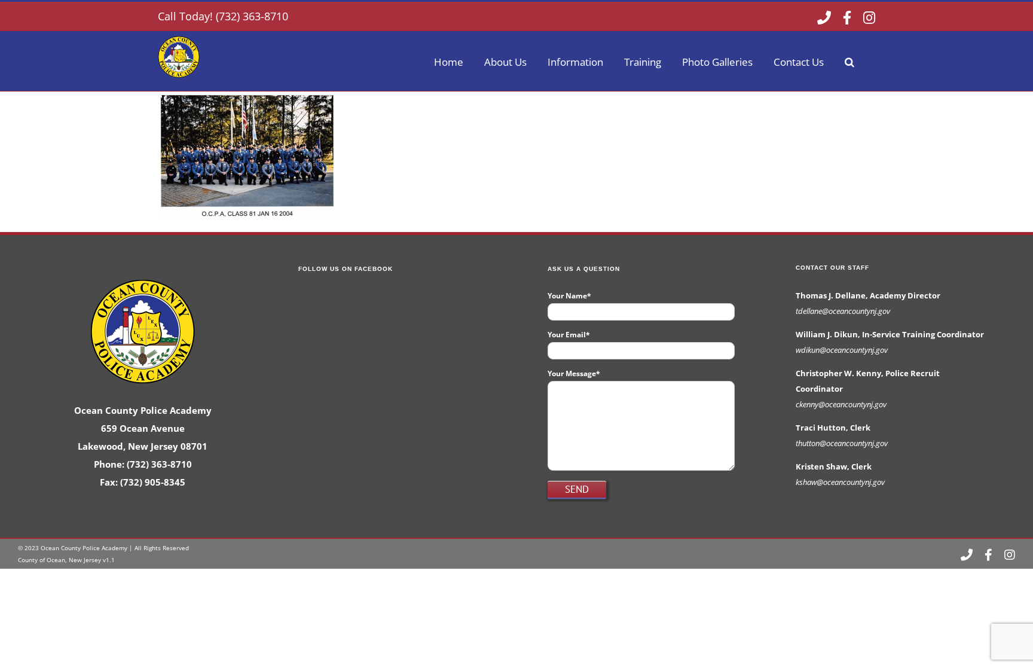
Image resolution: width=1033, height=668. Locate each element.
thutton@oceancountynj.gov (842, 443)
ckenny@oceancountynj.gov (841, 404)
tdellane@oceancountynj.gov (843, 311)
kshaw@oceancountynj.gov (840, 482)
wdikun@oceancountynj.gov (842, 349)
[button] (849, 61)
